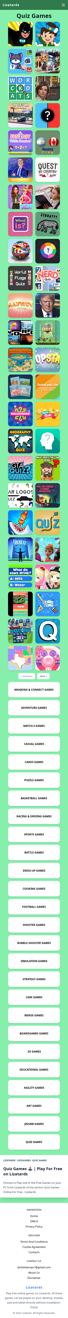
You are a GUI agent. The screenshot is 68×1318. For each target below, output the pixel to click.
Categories (24, 1160)
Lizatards (11, 5)
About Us (34, 1272)
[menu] (63, 5)
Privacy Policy (34, 1226)
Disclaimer (34, 1278)
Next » (43, 676)
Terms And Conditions (34, 1241)
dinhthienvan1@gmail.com (34, 1267)
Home (34, 1216)
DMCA (34, 1221)
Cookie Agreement (34, 1247)
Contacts (34, 1252)
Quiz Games (39, 1160)
